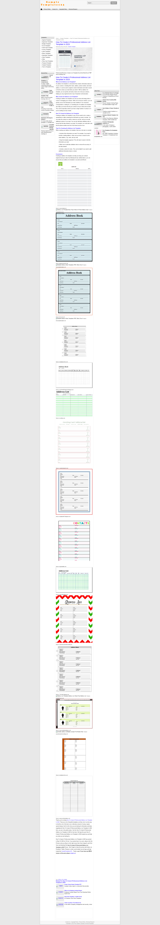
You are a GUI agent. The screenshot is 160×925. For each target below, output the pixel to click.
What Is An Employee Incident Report (73, 890)
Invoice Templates (46, 49)
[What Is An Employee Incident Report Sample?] (60, 891)
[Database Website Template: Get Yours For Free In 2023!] (98, 116)
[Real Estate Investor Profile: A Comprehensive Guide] (45, 103)
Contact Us (55, 9)
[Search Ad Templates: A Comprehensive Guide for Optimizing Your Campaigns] (45, 77)
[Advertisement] (80, 23)
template (65, 879)
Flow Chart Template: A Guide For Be (73, 896)
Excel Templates (46, 45)
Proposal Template (46, 63)
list (62, 879)
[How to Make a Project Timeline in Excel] (98, 109)
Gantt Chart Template (47, 47)
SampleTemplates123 (67, 851)
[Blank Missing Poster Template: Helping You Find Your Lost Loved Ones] (45, 91)
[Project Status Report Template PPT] (60, 885)
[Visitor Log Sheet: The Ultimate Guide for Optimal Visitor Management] (60, 905)
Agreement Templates (47, 41)
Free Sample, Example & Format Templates (84, 923)
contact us (72, 853)
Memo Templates (46, 53)
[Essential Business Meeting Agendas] (45, 126)
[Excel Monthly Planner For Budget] (98, 94)
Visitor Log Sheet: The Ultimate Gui (72, 902)
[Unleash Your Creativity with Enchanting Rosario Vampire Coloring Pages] (98, 101)
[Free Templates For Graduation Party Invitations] (98, 134)
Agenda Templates (46, 40)
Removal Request (73, 9)
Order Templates (46, 57)
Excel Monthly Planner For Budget (111, 93)
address (60, 879)
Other (43, 59)
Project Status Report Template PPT (72, 884)
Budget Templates (46, 43)
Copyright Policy (63, 9)
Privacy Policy (47, 9)
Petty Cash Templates (47, 61)
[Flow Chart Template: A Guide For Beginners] (60, 897)
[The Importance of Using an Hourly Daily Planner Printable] (45, 113)
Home (57, 38)
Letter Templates (46, 51)
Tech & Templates (46, 66)
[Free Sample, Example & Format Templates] (52, 7)
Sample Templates (64, 38)
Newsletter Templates (47, 55)
